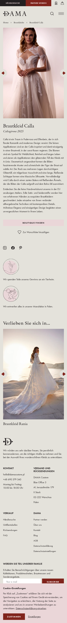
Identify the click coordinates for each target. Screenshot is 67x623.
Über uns (38, 524)
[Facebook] (13, 248)
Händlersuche (13, 3)
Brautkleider (19, 22)
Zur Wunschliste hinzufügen (36, 232)
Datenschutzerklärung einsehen (31, 608)
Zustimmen (14, 616)
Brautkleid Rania (15, 424)
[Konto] (56, 3)
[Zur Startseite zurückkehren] (14, 13)
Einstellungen (34, 616)
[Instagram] (5, 248)
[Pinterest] (20, 248)
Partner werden (38, 3)
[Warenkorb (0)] (62, 3)
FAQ (5, 535)
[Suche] (52, 13)
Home (5, 22)
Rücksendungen (10, 530)
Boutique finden (33, 222)
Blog (36, 535)
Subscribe (53, 581)
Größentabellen (10, 524)
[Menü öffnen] (61, 13)
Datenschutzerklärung (43, 545)
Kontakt (37, 530)
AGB (36, 540)
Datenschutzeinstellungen (45, 551)
